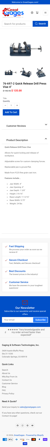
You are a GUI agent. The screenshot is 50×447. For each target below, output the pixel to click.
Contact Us (7, 380)
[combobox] (25, 24)
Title (5, 98)
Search (42, 23)
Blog (4, 387)
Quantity (6, 101)
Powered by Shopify (35, 435)
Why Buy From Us (9, 376)
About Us (6, 373)
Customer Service (10, 383)
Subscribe (40, 320)
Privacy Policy (8, 393)
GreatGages (19, 435)
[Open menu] (45, 12)
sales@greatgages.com (30, 407)
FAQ (4, 390)
